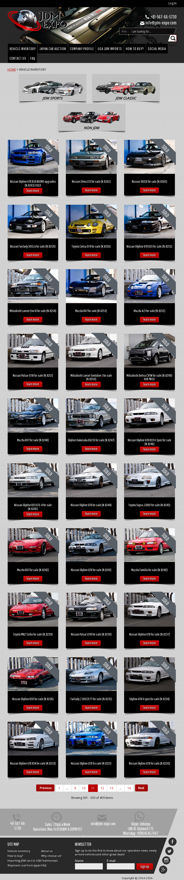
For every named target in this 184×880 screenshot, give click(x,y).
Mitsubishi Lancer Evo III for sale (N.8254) (33, 311)
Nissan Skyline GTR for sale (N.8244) (91, 505)
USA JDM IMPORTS (110, 48)
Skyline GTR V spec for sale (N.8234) (149, 699)
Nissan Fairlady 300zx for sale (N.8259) (33, 246)
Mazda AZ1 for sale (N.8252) (149, 311)
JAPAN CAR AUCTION (53, 48)
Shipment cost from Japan (24, 865)
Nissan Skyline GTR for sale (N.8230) (149, 763)
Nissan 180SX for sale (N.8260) (149, 181)
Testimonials (49, 860)
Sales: (48, 824)
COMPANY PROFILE (82, 48)
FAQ (32, 58)
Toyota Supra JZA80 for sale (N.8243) (149, 505)
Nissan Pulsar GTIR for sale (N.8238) (91, 634)
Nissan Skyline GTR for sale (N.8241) (91, 570)
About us (46, 851)
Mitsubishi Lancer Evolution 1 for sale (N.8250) (91, 377)
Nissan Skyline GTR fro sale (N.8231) (91, 763)
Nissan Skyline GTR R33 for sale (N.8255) (149, 246)
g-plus (163, 870)
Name (79, 861)
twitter (169, 851)
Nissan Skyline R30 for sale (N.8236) (33, 699)
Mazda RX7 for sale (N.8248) (33, 440)
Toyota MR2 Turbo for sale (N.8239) (33, 634)
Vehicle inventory (18, 851)
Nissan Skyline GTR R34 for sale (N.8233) (33, 763)
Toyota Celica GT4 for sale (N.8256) (91, 246)
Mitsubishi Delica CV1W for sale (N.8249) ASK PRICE (149, 377)
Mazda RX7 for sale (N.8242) (33, 570)
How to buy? (135, 48)
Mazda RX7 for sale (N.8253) (91, 311)
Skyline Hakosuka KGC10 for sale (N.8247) (91, 440)
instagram (166, 860)
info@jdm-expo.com (161, 22)
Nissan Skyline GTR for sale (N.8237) (149, 634)
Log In (172, 3)
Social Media (157, 48)
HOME (11, 70)
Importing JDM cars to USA (24, 860)
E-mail (111, 861)
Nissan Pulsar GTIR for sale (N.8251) (33, 375)
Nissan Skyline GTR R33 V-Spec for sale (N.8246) (149, 442)
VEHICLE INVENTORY (23, 48)
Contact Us (18, 58)
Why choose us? (51, 855)
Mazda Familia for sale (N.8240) (149, 570)
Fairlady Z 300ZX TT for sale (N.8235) (91, 699)
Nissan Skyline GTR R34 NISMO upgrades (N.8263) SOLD (33, 183)
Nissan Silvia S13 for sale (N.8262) (91, 181)
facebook (172, 842)
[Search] (173, 38)
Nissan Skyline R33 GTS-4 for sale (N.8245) (33, 507)
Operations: (40, 829)
